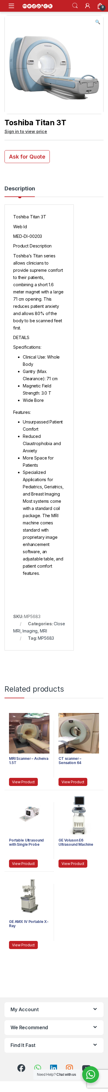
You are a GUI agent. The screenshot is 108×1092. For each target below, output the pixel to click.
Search (75, 5)
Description (19, 189)
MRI (43, 630)
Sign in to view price (25, 131)
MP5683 (46, 638)
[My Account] (87, 5)
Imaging (30, 630)
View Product (23, 782)
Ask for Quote (27, 156)
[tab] (19, 191)
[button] (97, 22)
